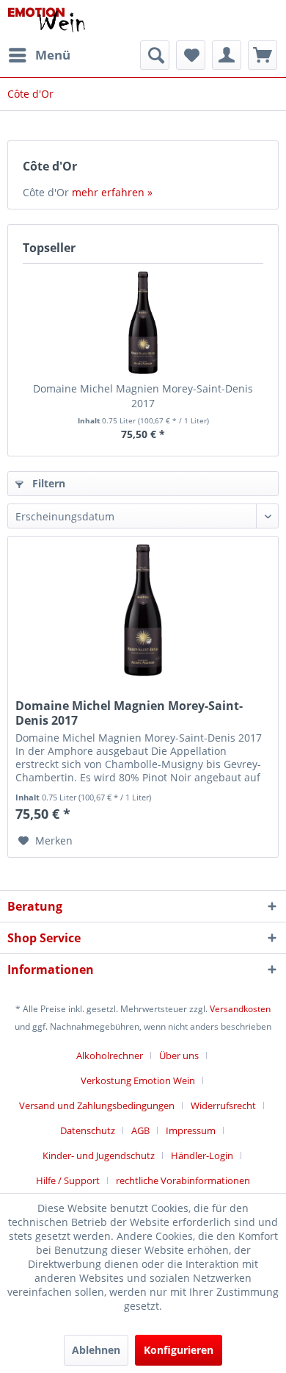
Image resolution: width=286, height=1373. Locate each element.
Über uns (179, 1055)
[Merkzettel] (190, 55)
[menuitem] (39, 55)
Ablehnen (96, 1350)
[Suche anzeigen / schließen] (154, 55)
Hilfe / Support (68, 1180)
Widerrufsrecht (223, 1105)
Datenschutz (87, 1130)
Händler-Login (202, 1155)
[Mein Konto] (226, 55)
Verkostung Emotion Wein (138, 1080)
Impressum (191, 1130)
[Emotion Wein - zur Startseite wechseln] (46, 20)
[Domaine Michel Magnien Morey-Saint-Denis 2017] (143, 322)
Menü (52, 54)
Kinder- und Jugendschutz (99, 1155)
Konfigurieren (178, 1350)
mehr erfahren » (112, 192)
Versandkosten (240, 1009)
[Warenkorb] (262, 55)
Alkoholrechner (109, 1055)
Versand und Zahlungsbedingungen (97, 1105)
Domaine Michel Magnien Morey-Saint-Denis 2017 (143, 395)
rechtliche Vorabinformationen (183, 1180)
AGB (140, 1130)
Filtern (47, 483)
